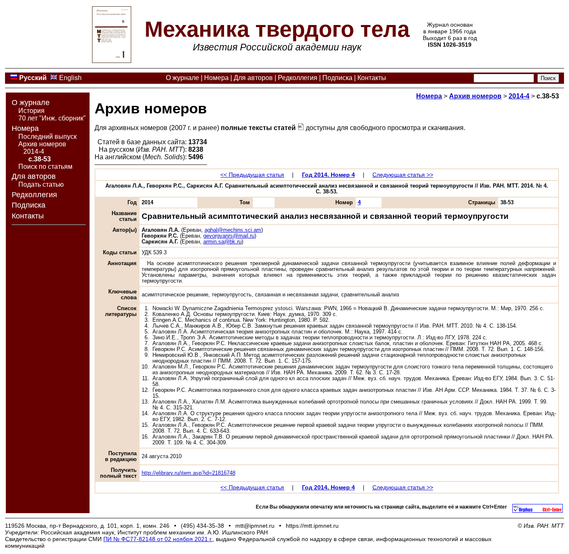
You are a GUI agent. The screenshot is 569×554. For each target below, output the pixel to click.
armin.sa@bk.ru (222, 242)
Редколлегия (297, 77)
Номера (216, 77)
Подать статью (41, 184)
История (31, 110)
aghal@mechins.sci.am (233, 230)
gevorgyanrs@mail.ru (229, 236)
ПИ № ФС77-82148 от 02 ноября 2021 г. (157, 539)
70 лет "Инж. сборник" (52, 118)
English (70, 77)
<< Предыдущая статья (252, 174)
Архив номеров (42, 144)
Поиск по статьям (45, 166)
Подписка (337, 77)
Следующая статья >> (402, 174)
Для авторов (253, 77)
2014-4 (33, 151)
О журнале (182, 77)
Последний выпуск (47, 136)
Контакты (371, 77)
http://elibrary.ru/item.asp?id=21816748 (188, 473)
